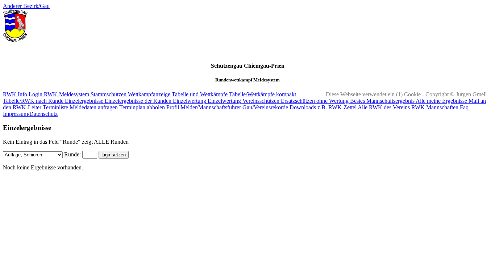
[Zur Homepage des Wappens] (15, 40)
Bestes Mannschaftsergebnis (382, 101)
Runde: (72, 154)
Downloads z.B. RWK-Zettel (322, 107)
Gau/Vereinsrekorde (264, 107)
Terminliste (54, 107)
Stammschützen (107, 94)
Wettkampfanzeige (148, 94)
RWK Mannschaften (434, 107)
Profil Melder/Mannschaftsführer (203, 107)
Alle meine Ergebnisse (441, 101)
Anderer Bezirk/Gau (26, 6)
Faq (463, 107)
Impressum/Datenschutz (30, 114)
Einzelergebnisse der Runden (137, 101)
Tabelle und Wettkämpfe (199, 94)
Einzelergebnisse (83, 101)
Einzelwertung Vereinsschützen (242, 101)
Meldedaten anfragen (93, 107)
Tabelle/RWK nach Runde (33, 101)
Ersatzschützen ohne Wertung (314, 101)
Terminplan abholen (141, 107)
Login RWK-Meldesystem (59, 94)
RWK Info (15, 94)
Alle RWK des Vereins (383, 107)
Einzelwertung (188, 101)
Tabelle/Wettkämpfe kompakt (262, 94)
